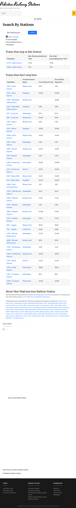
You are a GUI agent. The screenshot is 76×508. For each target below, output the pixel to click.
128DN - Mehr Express (14, 67)
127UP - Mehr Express (14, 63)
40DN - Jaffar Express (56, 305)
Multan (36, 295)
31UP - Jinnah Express (34, 316)
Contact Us (56, 490)
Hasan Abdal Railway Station (17, 398)
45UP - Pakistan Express (28, 311)
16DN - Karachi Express (21, 307)
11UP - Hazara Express (43, 305)
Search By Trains (8, 488)
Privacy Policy (57, 493)
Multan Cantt (27, 86)
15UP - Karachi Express (35, 307)
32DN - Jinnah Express (47, 316)
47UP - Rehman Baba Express (28, 314)
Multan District (45, 295)
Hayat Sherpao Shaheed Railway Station (15, 470)
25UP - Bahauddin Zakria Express (53, 303)
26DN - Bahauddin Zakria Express (34, 303)
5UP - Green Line (12, 113)
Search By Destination (9, 493)
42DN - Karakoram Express (50, 307)
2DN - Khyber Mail (13, 176)
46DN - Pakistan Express (13, 311)
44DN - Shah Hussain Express (41, 309)
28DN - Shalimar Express (42, 311)
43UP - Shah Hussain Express (58, 309)
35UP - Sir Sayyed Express (62, 316)
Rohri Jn (25, 169)
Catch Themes (55, 506)
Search (32, 33)
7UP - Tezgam (11, 229)
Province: (9, 39)
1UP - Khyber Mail (13, 180)
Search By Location (34, 490)
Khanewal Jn (27, 117)
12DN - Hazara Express (29, 305)
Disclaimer (56, 495)
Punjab (53, 295)
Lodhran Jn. (27, 229)
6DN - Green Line (12, 117)
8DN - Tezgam (11, 225)
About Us (56, 488)
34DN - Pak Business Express (19, 316)
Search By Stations (33, 488)
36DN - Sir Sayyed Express (15, 318)
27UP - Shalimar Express (57, 311)
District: (8, 42)
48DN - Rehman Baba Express (46, 314)
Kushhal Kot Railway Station (12, 473)
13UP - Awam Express (17, 303)
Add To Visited (13, 37)
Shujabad (26, 93)
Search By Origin (8, 490)
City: (7, 45)
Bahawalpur (27, 113)
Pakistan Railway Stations (20, 4)
